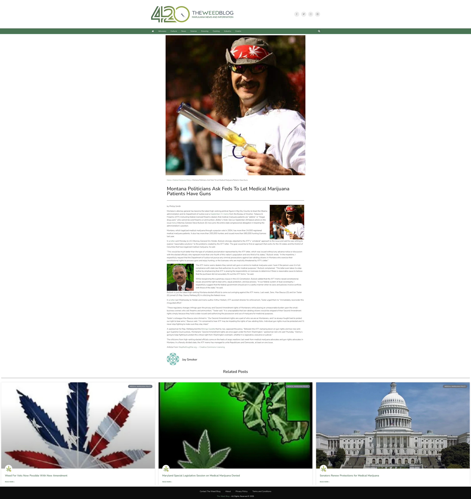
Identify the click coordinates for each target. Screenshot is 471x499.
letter (172, 241)
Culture (174, 31)
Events (238, 31)
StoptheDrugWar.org (188, 347)
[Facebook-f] (296, 14)
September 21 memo (220, 214)
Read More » (10, 482)
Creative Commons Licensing (212, 347)
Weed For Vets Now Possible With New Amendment (36, 475)
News (183, 31)
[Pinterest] (317, 14)
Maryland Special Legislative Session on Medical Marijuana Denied (201, 475)
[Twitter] (303, 14)
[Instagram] (310, 14)
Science (193, 31)
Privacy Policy (242, 491)
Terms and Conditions (261, 491)
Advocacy (162, 31)
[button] (319, 31)
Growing (204, 31)
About (228, 491)
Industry (227, 31)
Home (169, 180)
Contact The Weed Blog (210, 491)
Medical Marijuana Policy (182, 180)
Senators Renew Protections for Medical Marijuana (349, 475)
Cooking (216, 31)
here (174, 223)
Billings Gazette (208, 329)
